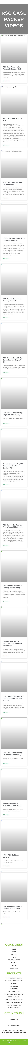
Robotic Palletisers (14, 1005)
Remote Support (14, 960)
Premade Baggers (14, 1007)
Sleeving (14, 983)
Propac (14, 954)
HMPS (14, 952)
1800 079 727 (14, 1019)
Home (14, 949)
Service (14, 962)
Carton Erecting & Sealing (14, 980)
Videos (14, 957)
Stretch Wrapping (14, 997)
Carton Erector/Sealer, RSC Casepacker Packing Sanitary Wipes (13, 466)
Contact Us (14, 968)
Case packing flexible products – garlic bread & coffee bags (12, 643)
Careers (14, 965)
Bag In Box (14, 989)
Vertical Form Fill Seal (14, 978)
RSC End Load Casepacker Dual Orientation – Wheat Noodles (13, 698)
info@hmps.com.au (14, 1025)
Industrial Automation (14, 1002)
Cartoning (14, 986)
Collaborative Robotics (14, 999)
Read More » (6, 81)
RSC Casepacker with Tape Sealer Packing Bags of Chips (13, 360)
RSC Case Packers (14, 991)
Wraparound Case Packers (14, 994)
